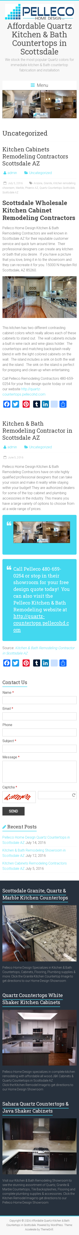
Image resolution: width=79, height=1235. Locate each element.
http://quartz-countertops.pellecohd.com (41, 623)
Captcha (9, 787)
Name (8, 692)
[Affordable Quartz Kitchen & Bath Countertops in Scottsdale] (39, 6)
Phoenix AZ (31, 187)
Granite (48, 183)
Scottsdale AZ (10, 192)
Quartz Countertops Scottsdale (57, 187)
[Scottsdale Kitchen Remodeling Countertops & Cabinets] (39, 1012)
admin (12, 173)
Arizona (38, 183)
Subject (9, 741)
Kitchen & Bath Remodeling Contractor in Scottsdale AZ (37, 430)
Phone (7, 725)
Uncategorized (40, 173)
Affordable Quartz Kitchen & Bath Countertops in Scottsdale (39, 38)
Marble (20, 187)
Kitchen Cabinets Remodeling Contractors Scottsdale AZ (35, 156)
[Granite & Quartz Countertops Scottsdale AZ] (39, 907)
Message (11, 757)
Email (7, 708)
